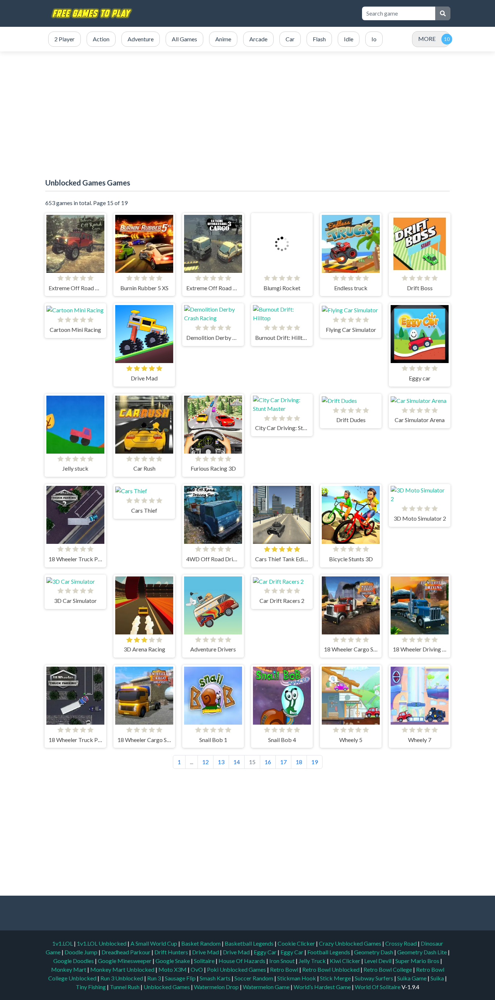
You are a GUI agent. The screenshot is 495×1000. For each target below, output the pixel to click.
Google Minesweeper (125, 960)
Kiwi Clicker (345, 960)
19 (314, 761)
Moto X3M (173, 969)
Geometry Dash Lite (422, 952)
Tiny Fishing (91, 986)
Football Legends (329, 952)
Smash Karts (216, 978)
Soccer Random (254, 978)
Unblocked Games (167, 986)
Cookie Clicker (297, 943)
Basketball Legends (250, 943)
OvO (197, 969)
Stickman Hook (297, 978)
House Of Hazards (242, 960)
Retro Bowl (284, 969)
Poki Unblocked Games (237, 969)
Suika (437, 978)
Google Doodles (74, 960)
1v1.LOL (63, 943)
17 (283, 761)
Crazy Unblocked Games (350, 943)
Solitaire (205, 960)
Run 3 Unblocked (122, 978)
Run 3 (154, 978)
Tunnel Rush (125, 986)
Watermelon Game (266, 986)
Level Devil (378, 960)
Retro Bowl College (388, 969)
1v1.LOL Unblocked (102, 943)
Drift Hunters (171, 952)
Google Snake (173, 960)
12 (205, 761)
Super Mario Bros (417, 960)
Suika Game (412, 978)
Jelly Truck (313, 960)
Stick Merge (336, 978)
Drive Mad (206, 952)
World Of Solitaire (378, 986)
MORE (427, 38)
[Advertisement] (247, 109)
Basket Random (201, 943)
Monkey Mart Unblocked (122, 969)
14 (236, 761)
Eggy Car (266, 952)
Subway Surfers (374, 978)
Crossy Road (401, 943)
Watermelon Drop (217, 986)
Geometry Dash (374, 952)
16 (268, 761)
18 (299, 761)
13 (221, 761)
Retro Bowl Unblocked (331, 969)
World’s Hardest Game (323, 986)
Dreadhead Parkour (126, 952)
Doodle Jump (82, 952)
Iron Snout (282, 960)
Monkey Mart (69, 969)
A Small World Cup (154, 943)
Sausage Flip (181, 978)
